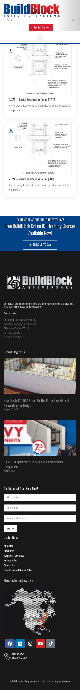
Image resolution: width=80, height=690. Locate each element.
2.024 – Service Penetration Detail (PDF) (31, 179)
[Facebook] (10, 643)
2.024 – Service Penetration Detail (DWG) (32, 99)
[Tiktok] (50, 643)
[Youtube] (40, 643)
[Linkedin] (20, 643)
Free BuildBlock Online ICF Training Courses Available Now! (39, 229)
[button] (40, 38)
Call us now (18, 653)
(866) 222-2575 (20, 658)
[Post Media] (40, 69)
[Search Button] (72, 20)
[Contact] (8, 656)
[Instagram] (30, 643)
